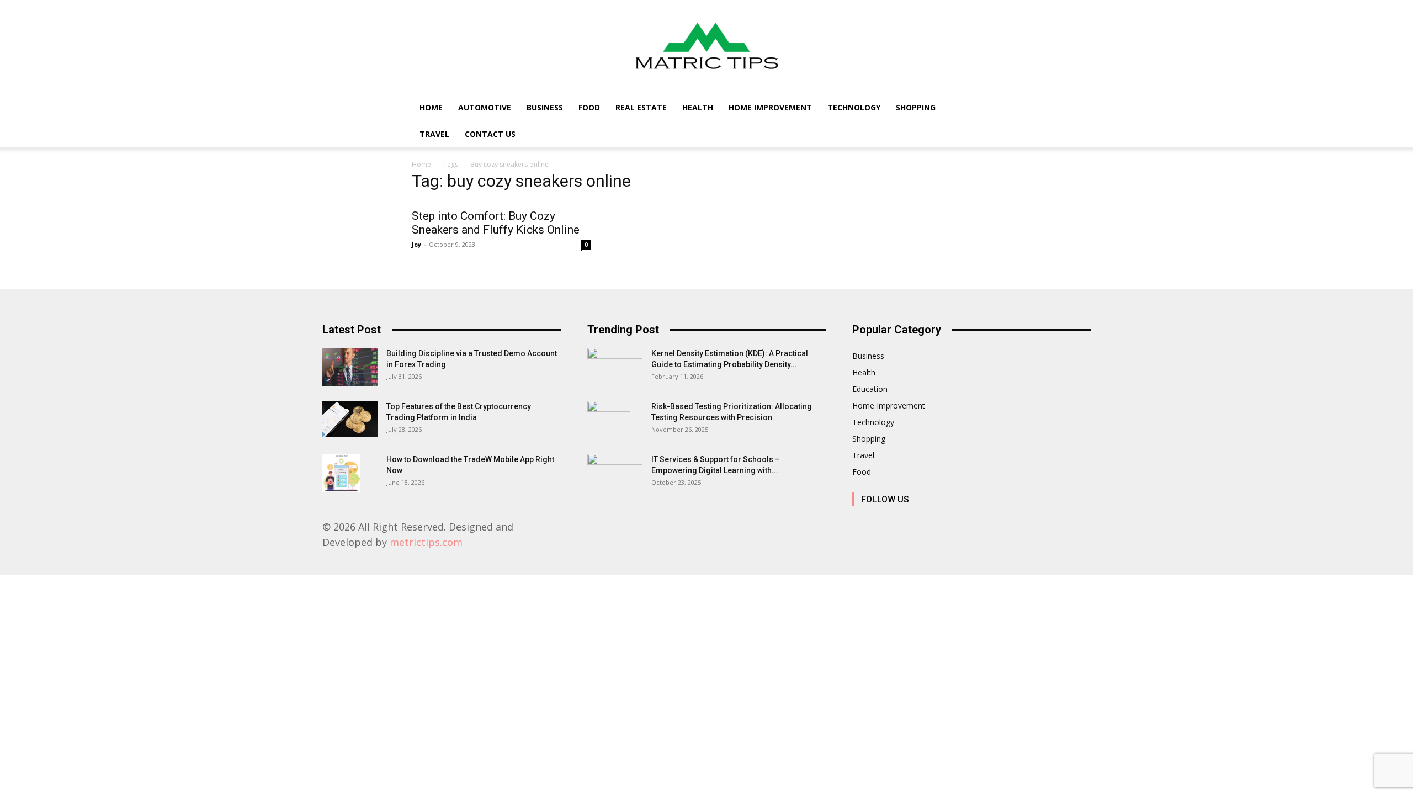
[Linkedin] (911, 523)
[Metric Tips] (706, 47)
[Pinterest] (936, 523)
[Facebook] (862, 523)
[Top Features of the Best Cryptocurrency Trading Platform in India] (350, 419)
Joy (416, 244)
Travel (434, 134)
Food (589, 107)
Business (545, 107)
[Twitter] (961, 523)
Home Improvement (770, 107)
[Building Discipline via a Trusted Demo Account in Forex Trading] (350, 367)
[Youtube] (986, 523)
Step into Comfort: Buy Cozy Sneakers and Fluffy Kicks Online (496, 222)
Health (697, 107)
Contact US (490, 134)
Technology (853, 107)
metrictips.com (426, 542)
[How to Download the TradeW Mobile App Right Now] (341, 473)
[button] (988, 108)
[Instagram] (886, 523)
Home (431, 107)
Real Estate (641, 107)
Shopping (916, 107)
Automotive (484, 107)
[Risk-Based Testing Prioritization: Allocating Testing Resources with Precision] (608, 420)
